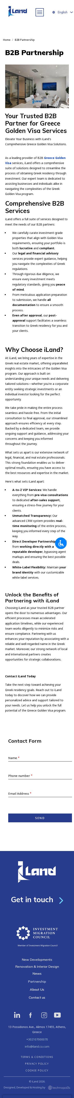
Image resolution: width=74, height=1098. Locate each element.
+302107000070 (37, 1039)
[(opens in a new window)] (17, 1015)
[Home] (18, 12)
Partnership (37, 981)
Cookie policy (37, 1070)
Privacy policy (37, 1063)
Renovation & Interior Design (37, 966)
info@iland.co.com (37, 1046)
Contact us (37, 997)
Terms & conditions (37, 1057)
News (37, 973)
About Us (37, 989)
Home (6, 40)
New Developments (37, 959)
